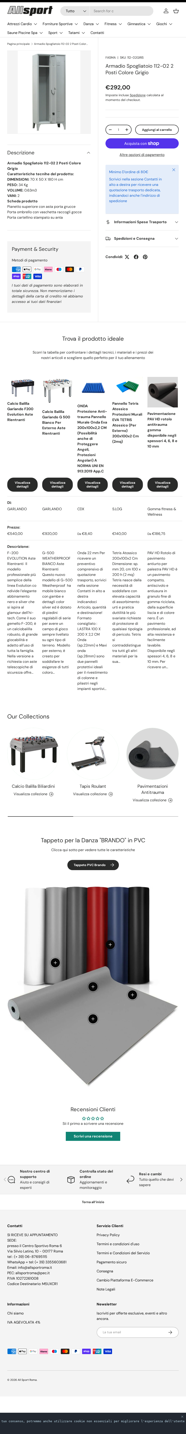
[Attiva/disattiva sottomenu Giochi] (170, 24)
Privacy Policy (108, 1235)
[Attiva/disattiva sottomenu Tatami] (83, 33)
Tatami (74, 32)
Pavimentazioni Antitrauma (152, 789)
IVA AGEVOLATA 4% (23, 1322)
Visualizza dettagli (22, 484)
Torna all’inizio (93, 1202)
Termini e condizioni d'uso (118, 1244)
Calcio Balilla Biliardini (33, 786)
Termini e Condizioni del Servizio (123, 1253)
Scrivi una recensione (93, 1136)
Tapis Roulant (93, 786)
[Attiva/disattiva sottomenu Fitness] (120, 24)
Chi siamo (15, 1313)
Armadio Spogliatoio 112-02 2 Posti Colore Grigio (61, 44)
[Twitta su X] (127, 256)
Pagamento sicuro (112, 1262)
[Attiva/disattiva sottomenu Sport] (61, 33)
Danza (88, 24)
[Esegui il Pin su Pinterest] (145, 256)
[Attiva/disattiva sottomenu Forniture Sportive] (76, 24)
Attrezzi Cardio (19, 24)
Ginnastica (136, 24)
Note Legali (106, 1289)
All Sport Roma (27, 1380)
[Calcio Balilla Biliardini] (33, 754)
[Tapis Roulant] (93, 754)
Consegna (105, 1271)
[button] (176, 11)
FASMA (110, 57)
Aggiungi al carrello (157, 130)
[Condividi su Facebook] (136, 256)
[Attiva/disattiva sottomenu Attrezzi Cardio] (35, 24)
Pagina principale (18, 44)
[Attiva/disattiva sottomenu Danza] (97, 24)
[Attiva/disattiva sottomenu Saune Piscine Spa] (41, 33)
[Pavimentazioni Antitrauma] (153, 754)
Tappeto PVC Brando (90, 865)
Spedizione (138, 95)
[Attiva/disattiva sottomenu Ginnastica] (149, 24)
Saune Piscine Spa (22, 32)
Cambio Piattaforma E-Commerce (125, 1280)
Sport (52, 32)
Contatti (97, 32)
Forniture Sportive (58, 24)
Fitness (111, 24)
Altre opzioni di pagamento (142, 154)
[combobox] (106, 11)
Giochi (161, 24)
